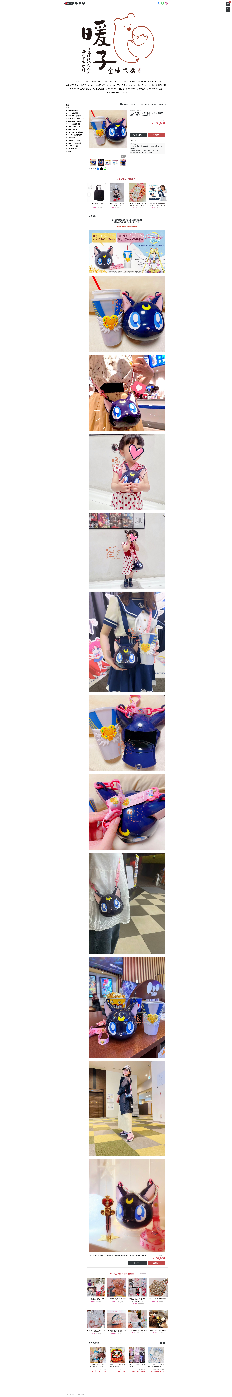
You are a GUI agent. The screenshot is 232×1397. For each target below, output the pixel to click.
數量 (131, 129)
